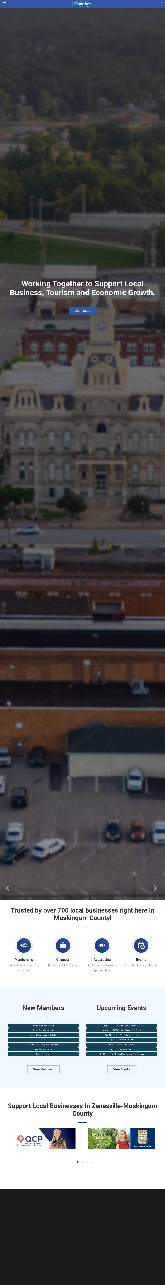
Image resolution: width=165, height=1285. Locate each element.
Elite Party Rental (43, 1039)
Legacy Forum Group (127, 1040)
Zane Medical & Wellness (43, 1030)
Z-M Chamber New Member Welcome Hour (127, 1035)
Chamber (63, 959)
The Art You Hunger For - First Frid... (126, 1049)
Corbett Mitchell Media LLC (43, 1054)
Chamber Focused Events (141, 965)
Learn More (83, 322)
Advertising (102, 959)
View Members (43, 1069)
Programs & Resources (63, 965)
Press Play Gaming (43, 1035)
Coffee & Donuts (126, 1030)
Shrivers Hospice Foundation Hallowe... (127, 1054)
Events (141, 959)
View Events (121, 1069)
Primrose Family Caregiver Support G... (127, 1044)
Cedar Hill (44, 1044)
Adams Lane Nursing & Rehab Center (43, 1025)
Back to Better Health (126, 1025)
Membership (24, 959)
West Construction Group (43, 1049)
